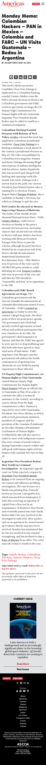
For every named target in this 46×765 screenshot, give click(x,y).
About (23, 696)
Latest (23, 713)
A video (14, 137)
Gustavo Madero (10, 221)
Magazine (23, 707)
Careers (23, 704)
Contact (23, 702)
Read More (23, 663)
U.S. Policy (23, 715)
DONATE (36, 4)
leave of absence (10, 540)
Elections (23, 710)
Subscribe (17, 678)
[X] (16, 77)
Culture (23, 726)
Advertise (23, 699)
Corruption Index (23, 718)
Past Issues (23, 669)
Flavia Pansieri (10, 388)
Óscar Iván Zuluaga (23, 144)
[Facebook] (11, 77)
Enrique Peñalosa (27, 194)
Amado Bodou (17, 554)
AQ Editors (11, 62)
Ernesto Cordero (31, 271)
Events (23, 721)
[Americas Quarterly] (12, 4)
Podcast (23, 688)
